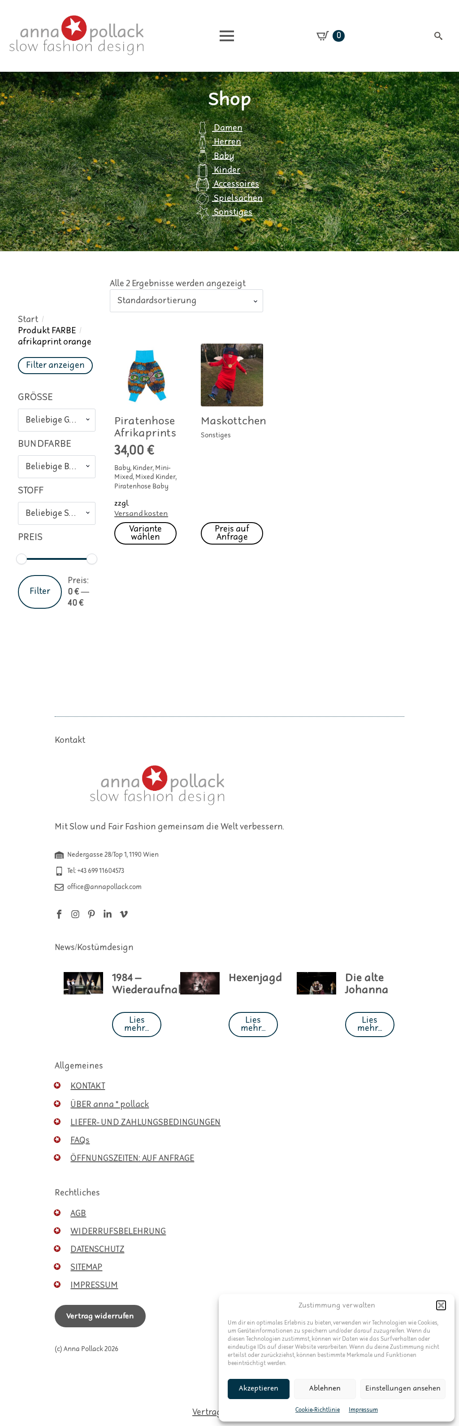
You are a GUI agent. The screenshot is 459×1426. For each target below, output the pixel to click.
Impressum (363, 1410)
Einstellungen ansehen (403, 1388)
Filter (40, 591)
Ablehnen (325, 1388)
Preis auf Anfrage (232, 533)
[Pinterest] (91, 914)
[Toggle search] (438, 36)
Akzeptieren (258, 1388)
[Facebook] (59, 914)
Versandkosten (141, 513)
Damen (227, 128)
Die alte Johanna (367, 984)
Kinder (226, 170)
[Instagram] (75, 914)
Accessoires (235, 184)
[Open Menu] (227, 36)
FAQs (80, 1140)
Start (28, 319)
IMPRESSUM (94, 1285)
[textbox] (53, 420)
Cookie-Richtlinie (317, 1410)
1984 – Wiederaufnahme (156, 984)
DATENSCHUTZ (97, 1249)
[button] (441, 1305)
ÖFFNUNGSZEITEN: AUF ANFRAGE (132, 1158)
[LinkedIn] (107, 914)
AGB (78, 1213)
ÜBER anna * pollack (109, 1104)
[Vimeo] (123, 914)
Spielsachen (237, 198)
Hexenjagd (255, 978)
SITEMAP (86, 1267)
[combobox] (56, 420)
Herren (226, 142)
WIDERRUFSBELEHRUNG (118, 1231)
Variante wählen (145, 533)
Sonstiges (232, 212)
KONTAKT (87, 1086)
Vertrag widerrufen (100, 1316)
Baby (223, 156)
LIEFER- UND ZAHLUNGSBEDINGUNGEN (145, 1122)
